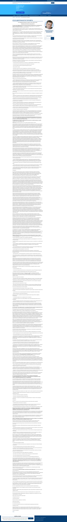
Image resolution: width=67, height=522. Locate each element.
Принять (31, 518)
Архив (13, 511)
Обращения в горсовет (43, 15)
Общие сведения (18, 15)
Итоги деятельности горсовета (25, 17)
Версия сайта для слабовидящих (50, 0)
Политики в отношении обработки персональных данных (19, 519)
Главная (14, 15)
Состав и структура (25, 15)
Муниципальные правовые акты (34, 15)
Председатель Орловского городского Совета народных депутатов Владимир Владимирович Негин (49, 31)
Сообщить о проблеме (20, 12)
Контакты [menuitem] (49, 15)
